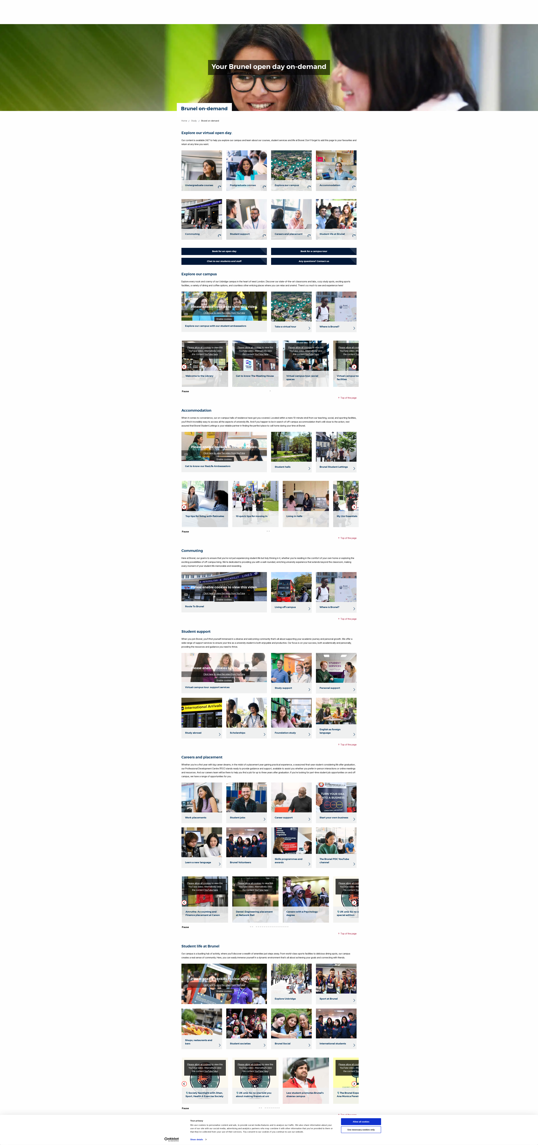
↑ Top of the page (347, 397)
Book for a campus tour (314, 251)
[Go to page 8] (264, 926)
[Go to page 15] (278, 926)
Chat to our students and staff (224, 261)
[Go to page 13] (274, 926)
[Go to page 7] (262, 926)
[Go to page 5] (258, 926)
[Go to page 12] (272, 926)
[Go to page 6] (260, 926)
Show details (196, 1139)
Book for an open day (224, 251)
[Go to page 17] (281, 926)
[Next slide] (354, 367)
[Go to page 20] (287, 926)
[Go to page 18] (283, 926)
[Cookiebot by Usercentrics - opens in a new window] (171, 1139)
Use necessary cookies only (361, 1129)
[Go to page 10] (268, 926)
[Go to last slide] (184, 367)
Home (184, 120)
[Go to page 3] (271, 531)
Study (194, 120)
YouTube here (211, 354)
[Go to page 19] (285, 926)
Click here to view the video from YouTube (224, 312)
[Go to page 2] (270, 390)
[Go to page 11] (270, 926)
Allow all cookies (361, 1121)
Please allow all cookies (199, 347)
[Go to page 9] (266, 926)
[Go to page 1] (268, 391)
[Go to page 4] (256, 926)
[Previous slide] (184, 507)
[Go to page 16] (279, 926)
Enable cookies (224, 319)
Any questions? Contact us (314, 261)
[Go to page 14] (276, 926)
